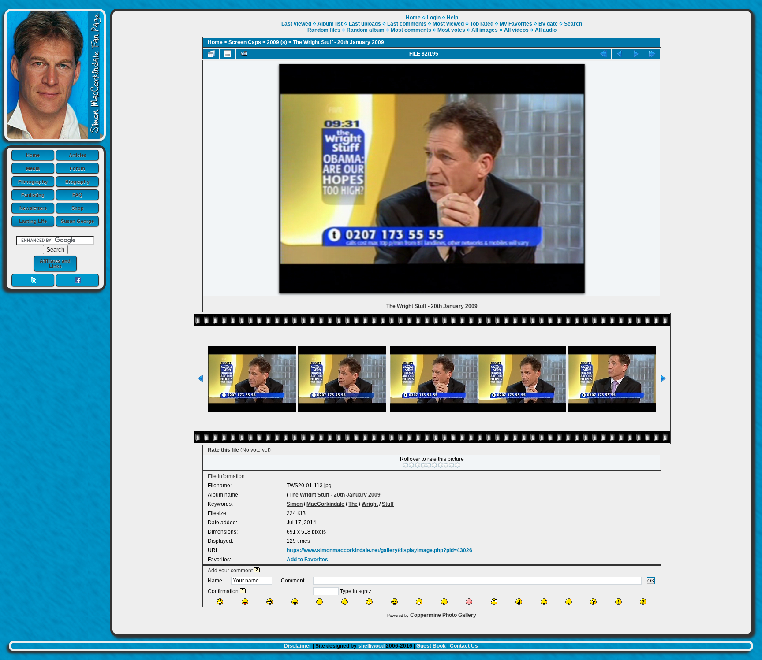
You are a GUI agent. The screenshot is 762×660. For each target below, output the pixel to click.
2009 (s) (277, 42)
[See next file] (636, 54)
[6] (434, 465)
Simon (295, 504)
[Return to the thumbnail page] (211, 54)
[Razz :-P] (245, 601)
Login (434, 18)
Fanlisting (33, 194)
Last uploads (365, 24)
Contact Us (464, 646)
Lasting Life (33, 221)
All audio (546, 30)
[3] (417, 465)
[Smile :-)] (294, 601)
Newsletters (33, 208)
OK (650, 580)
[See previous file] (620, 54)
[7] (440, 465)
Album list (330, 24)
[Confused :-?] (444, 601)
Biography (77, 181)
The (353, 504)
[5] (429, 465)
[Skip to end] (652, 54)
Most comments (411, 30)
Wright (370, 504)
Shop (77, 208)
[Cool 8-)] (394, 601)
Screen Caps (244, 42)
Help (452, 18)
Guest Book (431, 646)
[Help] (257, 570)
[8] (446, 465)
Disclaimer (297, 646)
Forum (77, 168)
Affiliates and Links (55, 263)
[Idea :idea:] (593, 601)
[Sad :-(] (344, 601)
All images (484, 30)
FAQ (77, 194)
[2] (412, 465)
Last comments (406, 24)
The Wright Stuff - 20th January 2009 (338, 42)
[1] (406, 465)
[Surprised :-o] (419, 601)
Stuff (388, 504)
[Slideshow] (244, 54)
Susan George (77, 221)
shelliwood (371, 646)
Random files (323, 30)
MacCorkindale (325, 504)
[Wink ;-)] (568, 601)
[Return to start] (603, 54)
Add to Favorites (307, 559)
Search (573, 24)
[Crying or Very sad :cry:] (369, 601)
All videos (516, 30)
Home (33, 155)
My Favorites (516, 24)
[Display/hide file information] (227, 54)
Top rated (481, 24)
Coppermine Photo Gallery (443, 615)
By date (548, 24)
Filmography (33, 181)
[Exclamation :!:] (618, 601)
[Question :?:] (643, 601)
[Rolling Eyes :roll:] (544, 601)
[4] (423, 465)
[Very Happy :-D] (269, 601)
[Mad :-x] (518, 601)
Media (33, 168)
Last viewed (296, 24)
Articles (77, 155)
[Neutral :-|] (319, 601)
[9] (452, 465)
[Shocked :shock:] (494, 601)
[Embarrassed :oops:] (469, 601)
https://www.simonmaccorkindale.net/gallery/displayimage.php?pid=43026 (379, 550)
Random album (366, 30)
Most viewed (448, 24)
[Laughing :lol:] (220, 601)
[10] (457, 465)
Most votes (451, 30)
